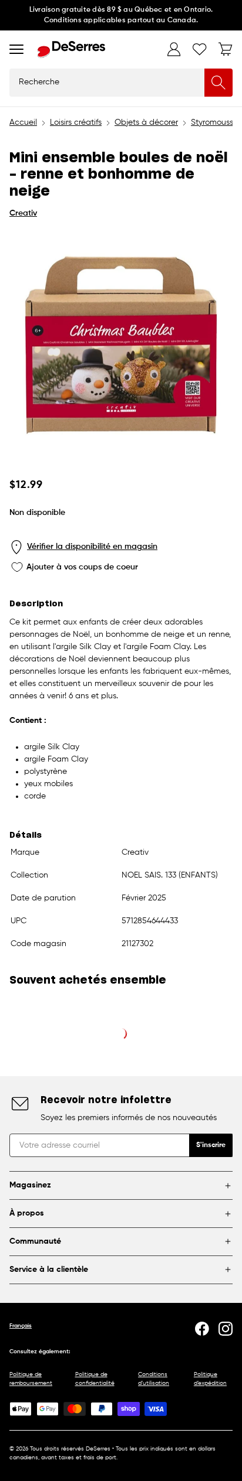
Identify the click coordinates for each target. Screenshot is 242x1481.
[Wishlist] (200, 49)
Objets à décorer (146, 122)
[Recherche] (218, 83)
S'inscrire (211, 1145)
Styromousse (214, 122)
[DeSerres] (71, 49)
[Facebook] (202, 1329)
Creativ (23, 213)
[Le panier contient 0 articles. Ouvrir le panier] (226, 49)
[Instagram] (226, 1329)
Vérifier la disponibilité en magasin (92, 546)
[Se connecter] (174, 49)
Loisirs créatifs (76, 122)
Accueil (23, 122)
